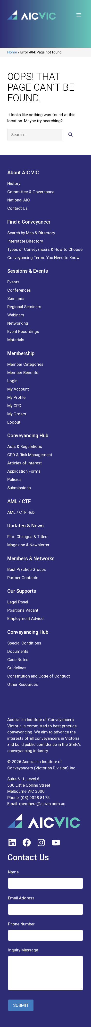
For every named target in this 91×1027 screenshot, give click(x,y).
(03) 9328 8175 (35, 797)
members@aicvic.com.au (42, 803)
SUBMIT (21, 1005)
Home (12, 52)
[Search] (70, 135)
